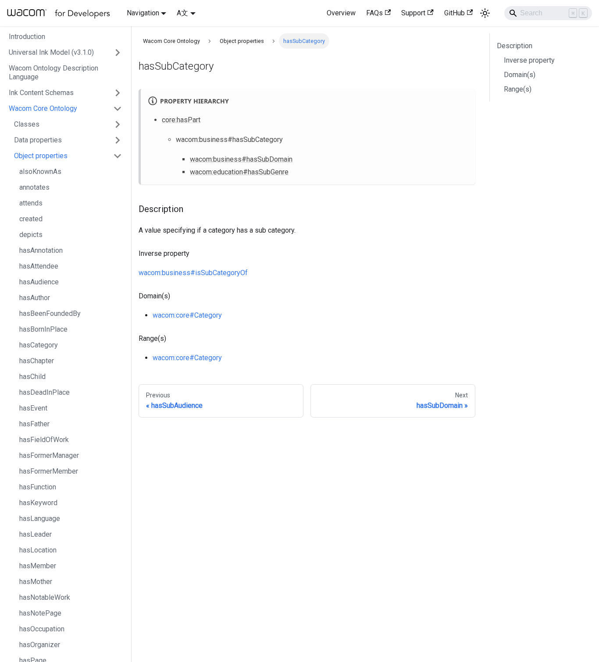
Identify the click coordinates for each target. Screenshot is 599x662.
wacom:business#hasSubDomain (241, 159)
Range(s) (517, 89)
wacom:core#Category (187, 315)
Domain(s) (519, 75)
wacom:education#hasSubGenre (239, 172)
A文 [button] (182, 13)
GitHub (454, 13)
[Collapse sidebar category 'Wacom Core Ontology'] (117, 109)
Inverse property (529, 60)
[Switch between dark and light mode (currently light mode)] (485, 13)
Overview (341, 13)
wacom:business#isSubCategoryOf (193, 273)
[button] (65, 53)
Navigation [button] (143, 13)
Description (514, 46)
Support (413, 13)
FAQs (374, 13)
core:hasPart (181, 120)
